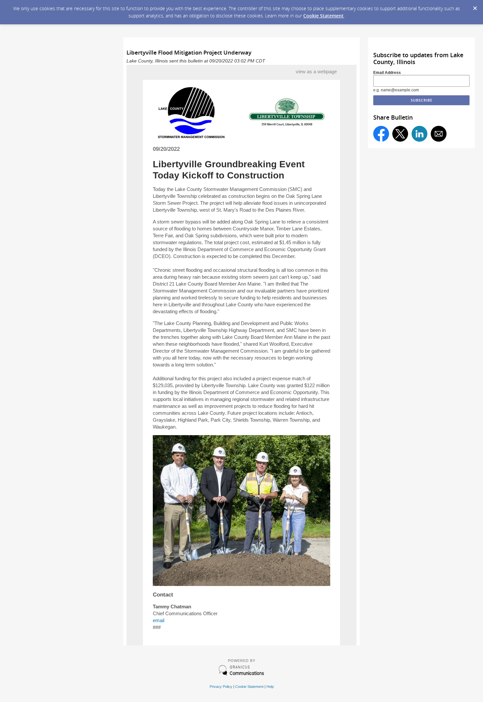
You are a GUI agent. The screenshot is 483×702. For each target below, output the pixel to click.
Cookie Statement (323, 15)
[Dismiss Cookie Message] (475, 6)
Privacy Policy (221, 687)
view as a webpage (316, 71)
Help (270, 687)
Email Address (387, 72)
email (158, 620)
